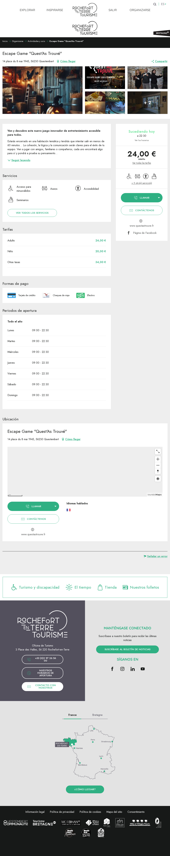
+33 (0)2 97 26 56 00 (45, 659)
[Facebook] (112, 669)
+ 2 (147, 102)
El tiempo (83, 587)
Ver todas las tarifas (141, 163)
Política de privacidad (62, 812)
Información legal (34, 812)
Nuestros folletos (144, 587)
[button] (42, 90)
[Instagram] (122, 669)
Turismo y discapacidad (39, 587)
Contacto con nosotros (45, 686)
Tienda (111, 587)
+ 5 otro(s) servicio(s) (141, 183)
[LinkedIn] (133, 669)
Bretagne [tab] (97, 715)
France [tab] (72, 715)
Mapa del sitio (114, 812)
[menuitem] (27, 10)
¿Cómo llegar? (85, 789)
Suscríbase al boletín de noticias (127, 649)
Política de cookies (90, 812)
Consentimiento (136, 812)
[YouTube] (143, 669)
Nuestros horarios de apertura (45, 673)
